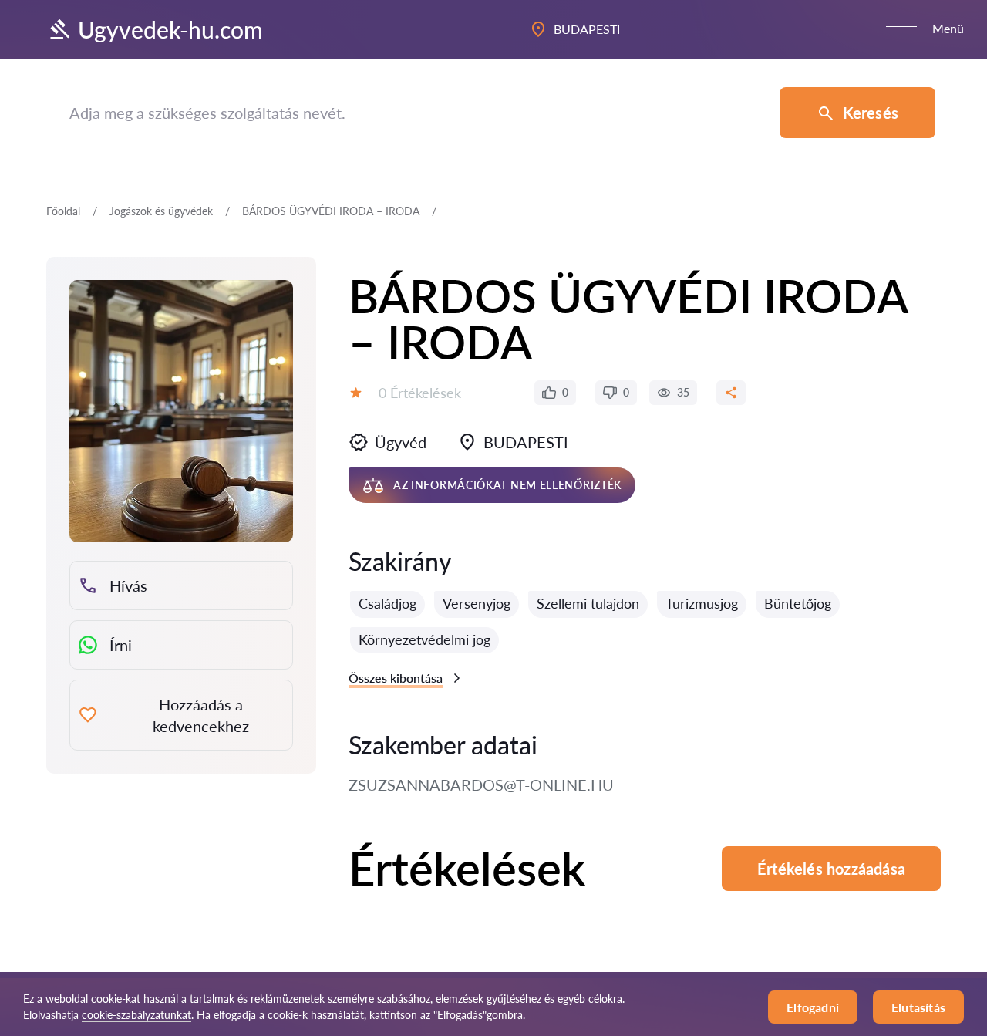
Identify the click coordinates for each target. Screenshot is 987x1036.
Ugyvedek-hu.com (170, 29)
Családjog (387, 603)
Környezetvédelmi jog (424, 639)
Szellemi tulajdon (588, 603)
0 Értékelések (420, 392)
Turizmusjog (701, 603)
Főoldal (63, 211)
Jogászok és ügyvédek (161, 211)
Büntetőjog (797, 603)
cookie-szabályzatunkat (136, 1014)
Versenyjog (476, 603)
